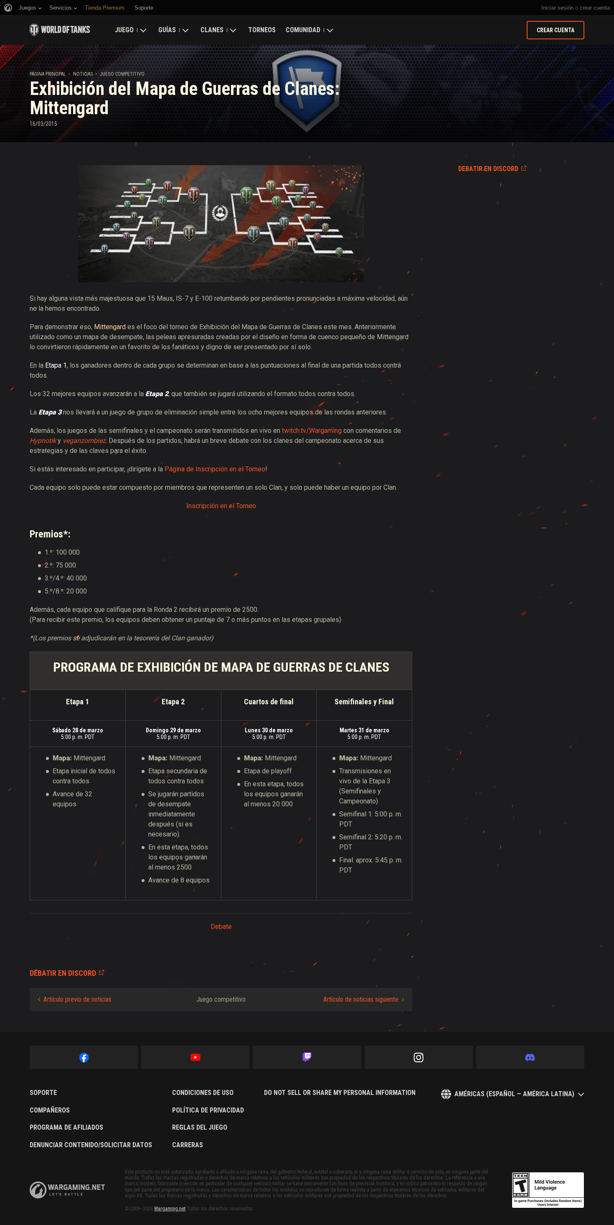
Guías (167, 30)
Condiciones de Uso (202, 1093)
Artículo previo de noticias (77, 999)
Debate (221, 927)
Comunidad (303, 30)
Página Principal (48, 74)
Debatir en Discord (488, 169)
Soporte (43, 1093)
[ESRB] (548, 1190)
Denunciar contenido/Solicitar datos (91, 1145)
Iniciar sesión (557, 8)
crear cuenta (595, 8)
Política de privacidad (208, 1110)
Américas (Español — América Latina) (514, 1094)
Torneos (262, 30)
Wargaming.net (169, 1209)
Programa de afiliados (66, 1127)
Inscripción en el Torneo (221, 506)
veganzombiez (84, 441)
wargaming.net (67, 1190)
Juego (124, 30)
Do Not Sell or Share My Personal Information (340, 1093)
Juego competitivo (122, 74)
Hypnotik (43, 441)
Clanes (211, 30)
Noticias (83, 74)
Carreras (187, 1145)
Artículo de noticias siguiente (360, 999)
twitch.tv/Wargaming (312, 431)
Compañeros (50, 1110)
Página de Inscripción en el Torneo (215, 469)
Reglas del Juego (199, 1127)
